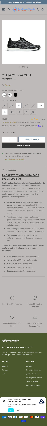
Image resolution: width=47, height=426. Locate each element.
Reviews (5, 370)
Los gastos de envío (9, 122)
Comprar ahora (23, 146)
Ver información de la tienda (14, 159)
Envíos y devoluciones (34, 378)
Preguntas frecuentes (33, 370)
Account (29, 366)
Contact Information (33, 385)
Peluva (7, 85)
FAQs (3, 374)
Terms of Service (32, 381)
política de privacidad (33, 374)
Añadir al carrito (32, 139)
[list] (23, 42)
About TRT (5, 366)
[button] (8, 9)
